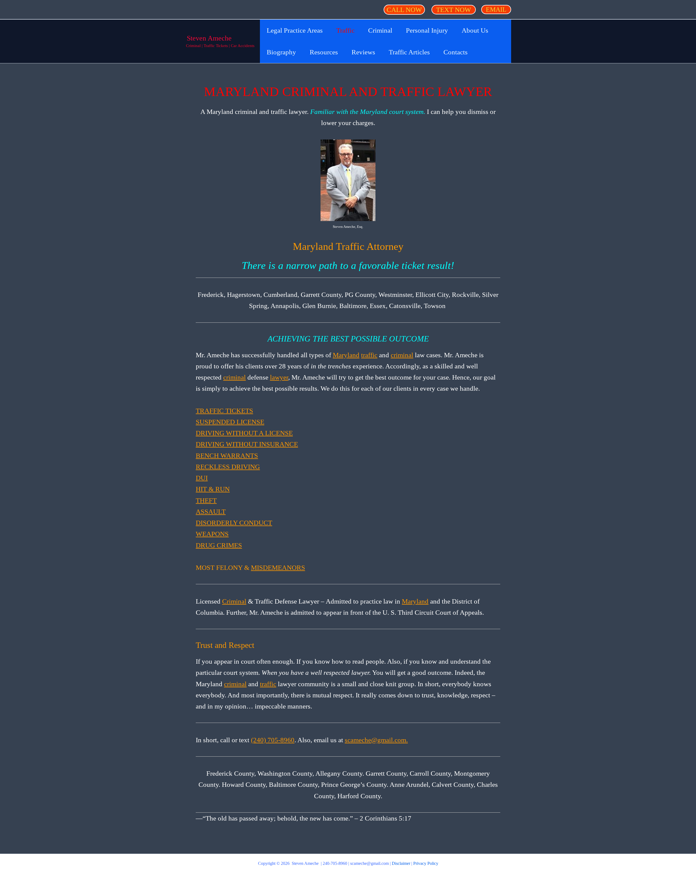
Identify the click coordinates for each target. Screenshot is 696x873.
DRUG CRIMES (219, 545)
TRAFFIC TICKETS (224, 410)
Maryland (346, 355)
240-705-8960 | (336, 863)
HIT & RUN (213, 489)
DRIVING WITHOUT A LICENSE (244, 433)
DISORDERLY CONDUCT (234, 522)
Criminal (234, 601)
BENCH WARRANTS (227, 455)
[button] (404, 10)
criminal (402, 355)
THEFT (206, 500)
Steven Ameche (209, 38)
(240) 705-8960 (272, 740)
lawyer (279, 377)
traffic (369, 355)
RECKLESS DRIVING (228, 466)
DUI (202, 477)
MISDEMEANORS (278, 567)
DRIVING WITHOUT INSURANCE (247, 444)
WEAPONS (212, 534)
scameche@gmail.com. (376, 740)
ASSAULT (211, 511)
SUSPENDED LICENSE (230, 421)
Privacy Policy (425, 863)
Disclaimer (401, 863)
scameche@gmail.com (369, 863)
